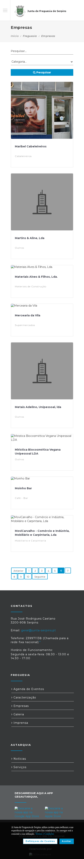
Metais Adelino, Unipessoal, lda (38, 407)
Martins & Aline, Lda (29, 238)
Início (15, 35)
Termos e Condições (44, 834)
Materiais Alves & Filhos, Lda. (36, 276)
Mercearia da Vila (27, 315)
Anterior (18, 570)
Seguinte (39, 576)
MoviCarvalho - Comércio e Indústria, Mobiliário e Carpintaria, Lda (42, 533)
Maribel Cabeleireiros (30, 146)
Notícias (19, 758)
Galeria (18, 714)
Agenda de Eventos (28, 689)
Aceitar (66, 841)
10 (28, 576)
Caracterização (24, 697)
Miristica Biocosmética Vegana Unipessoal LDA (38, 451)
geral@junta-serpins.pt (38, 630)
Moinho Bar (23, 488)
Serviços (19, 767)
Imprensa (20, 723)
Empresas (21, 706)
